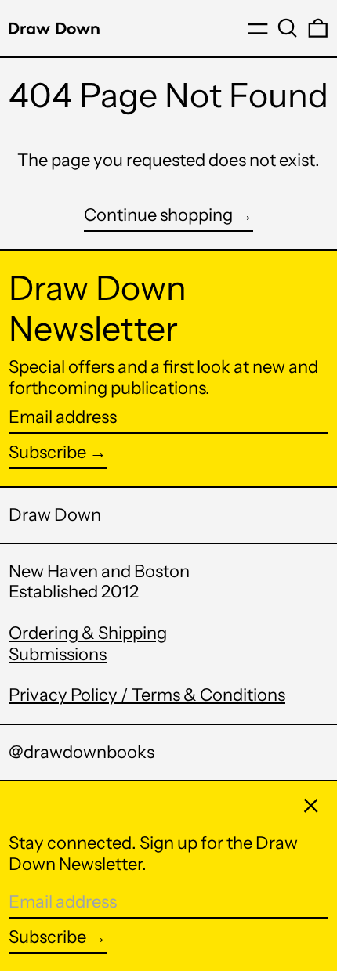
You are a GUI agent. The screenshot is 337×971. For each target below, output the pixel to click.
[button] (288, 28)
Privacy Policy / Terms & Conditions (147, 695)
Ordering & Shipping (88, 633)
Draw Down (55, 514)
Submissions (58, 654)
